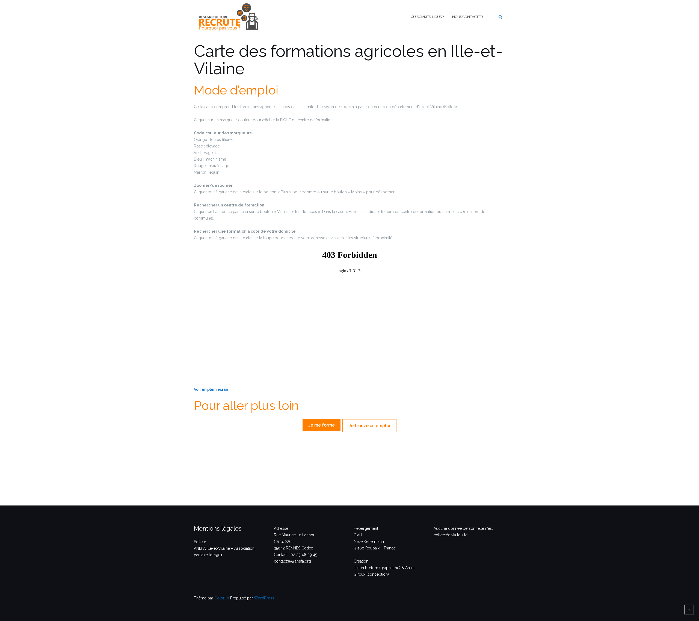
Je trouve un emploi (369, 425)
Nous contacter (467, 17)
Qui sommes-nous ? (427, 17)
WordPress (264, 598)
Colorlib (221, 598)
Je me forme (321, 425)
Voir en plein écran (211, 389)
